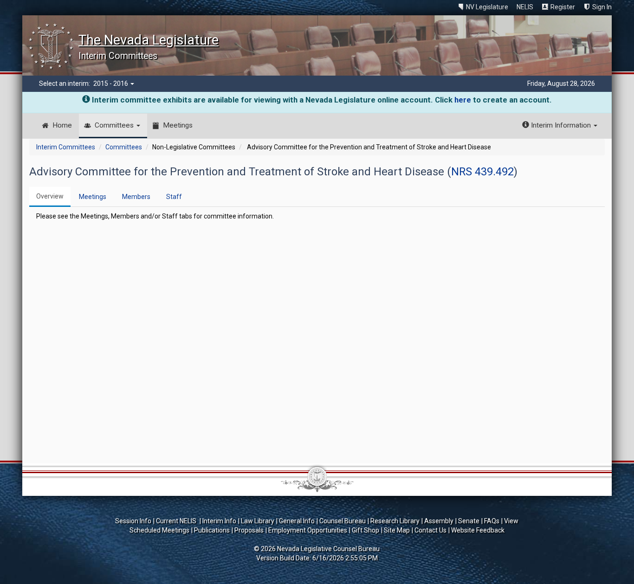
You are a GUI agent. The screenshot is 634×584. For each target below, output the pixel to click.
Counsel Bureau (342, 521)
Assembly (438, 521)
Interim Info (219, 521)
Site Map (397, 530)
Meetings (178, 125)
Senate (468, 521)
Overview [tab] (50, 196)
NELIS (525, 7)
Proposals (249, 530)
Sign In (602, 7)
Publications (212, 530)
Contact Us (430, 530)
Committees (115, 125)
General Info (297, 521)
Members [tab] (136, 196)
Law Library (257, 521)
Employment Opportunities (307, 530)
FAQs (491, 521)
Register (562, 7)
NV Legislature (487, 7)
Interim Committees (65, 147)
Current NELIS (177, 521)
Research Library (395, 521)
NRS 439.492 (482, 171)
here (462, 99)
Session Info (133, 521)
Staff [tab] (174, 196)
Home (62, 125)
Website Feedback (478, 530)
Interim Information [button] (561, 125)
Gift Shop (365, 530)
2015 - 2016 (111, 83)
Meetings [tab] (92, 196)
